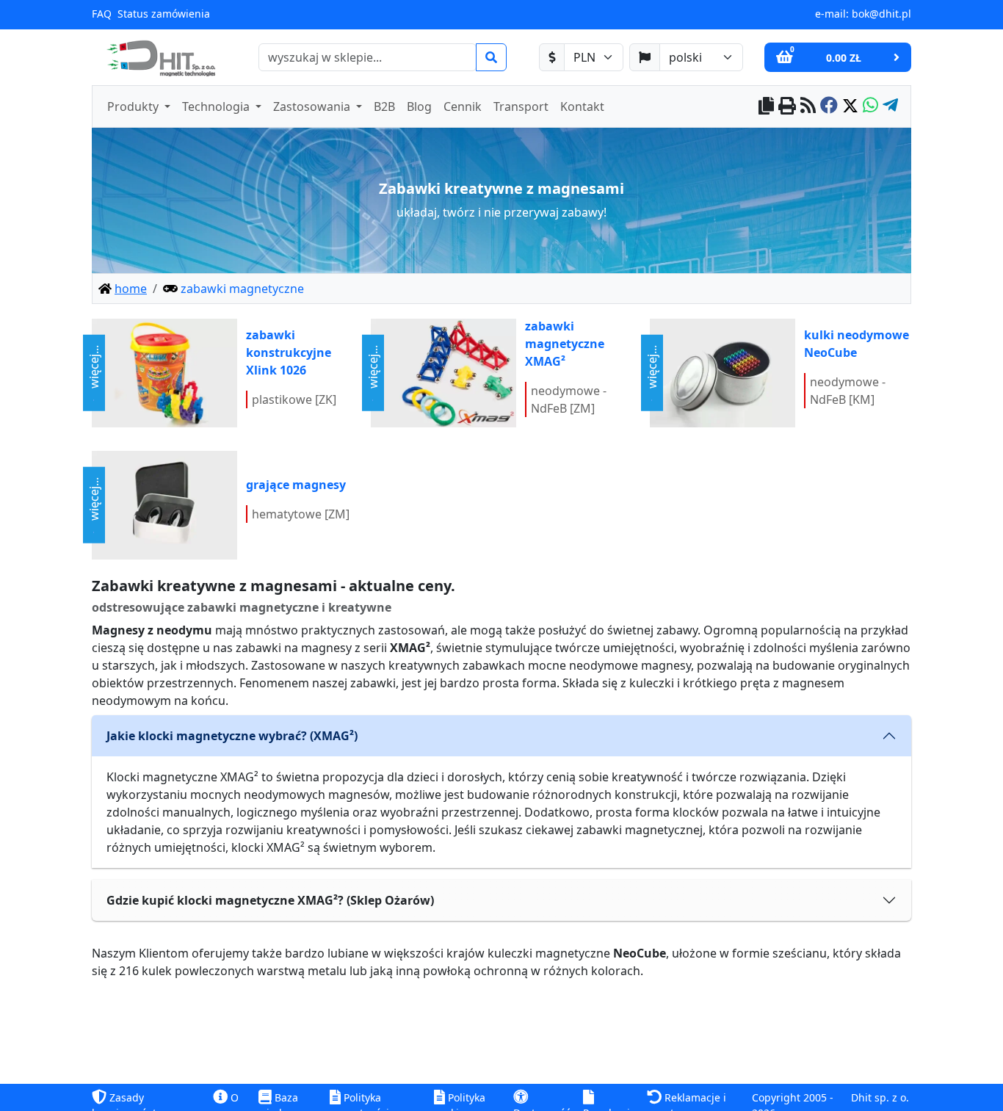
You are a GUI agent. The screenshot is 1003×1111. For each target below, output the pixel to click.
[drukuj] (787, 107)
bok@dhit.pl (881, 14)
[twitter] (850, 107)
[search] (491, 57)
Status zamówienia (163, 14)
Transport (520, 106)
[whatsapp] (870, 107)
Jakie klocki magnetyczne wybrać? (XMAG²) (232, 736)
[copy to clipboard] (766, 107)
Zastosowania (313, 106)
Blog (419, 106)
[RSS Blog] (808, 107)
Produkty (134, 106)
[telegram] (890, 107)
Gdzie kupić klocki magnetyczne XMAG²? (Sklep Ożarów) (270, 900)
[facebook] (829, 107)
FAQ (102, 14)
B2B (384, 106)
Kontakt (582, 106)
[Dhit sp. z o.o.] (159, 57)
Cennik (462, 106)
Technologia (217, 106)
